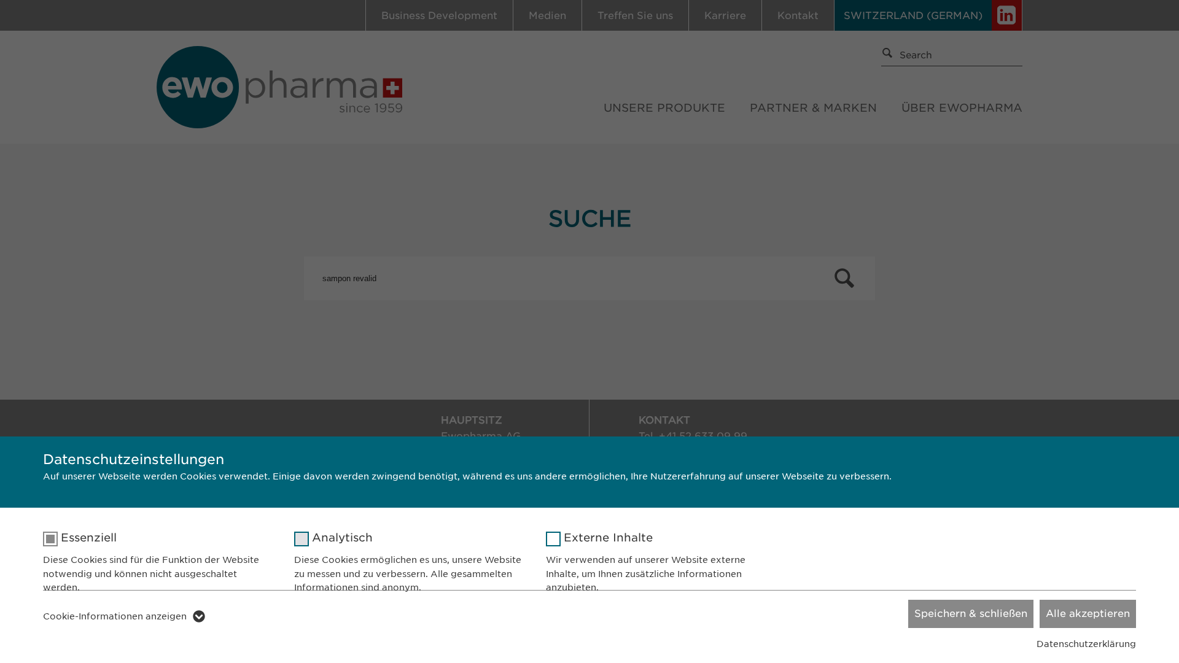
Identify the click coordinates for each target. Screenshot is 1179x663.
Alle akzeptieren (1088, 613)
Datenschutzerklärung (1086, 644)
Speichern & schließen (970, 613)
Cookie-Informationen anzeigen (115, 616)
